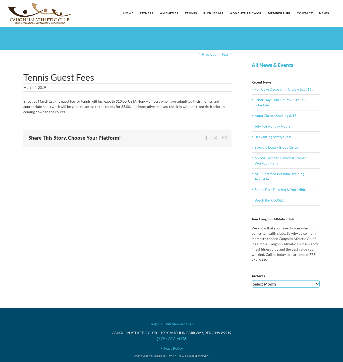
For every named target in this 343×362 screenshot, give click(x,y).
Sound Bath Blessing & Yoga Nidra (281, 189)
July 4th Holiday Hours (273, 126)
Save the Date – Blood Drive (276, 147)
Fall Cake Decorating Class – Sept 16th (285, 89)
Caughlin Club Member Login (171, 324)
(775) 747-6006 (172, 338)
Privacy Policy (171, 348)
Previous (209, 54)
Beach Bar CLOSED (269, 200)
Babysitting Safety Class (273, 137)
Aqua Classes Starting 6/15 (275, 115)
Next (224, 54)
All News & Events (272, 65)
